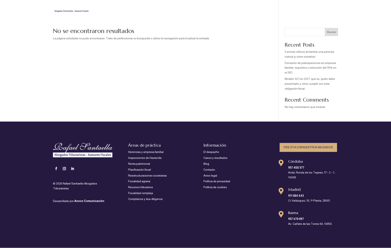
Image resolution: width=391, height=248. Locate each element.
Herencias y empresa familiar (146, 152)
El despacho (268, 8)
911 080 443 (296, 195)
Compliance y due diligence (145, 199)
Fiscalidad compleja (140, 193)
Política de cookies (215, 187)
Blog (317, 8)
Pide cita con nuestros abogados (308, 147)
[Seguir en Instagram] (64, 168)
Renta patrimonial (139, 163)
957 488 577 (296, 167)
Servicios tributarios (237, 8)
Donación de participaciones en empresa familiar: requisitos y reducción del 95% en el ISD (310, 67)
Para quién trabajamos (202, 8)
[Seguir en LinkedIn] (72, 168)
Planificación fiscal (139, 169)
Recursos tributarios (140, 187)
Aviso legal (210, 175)
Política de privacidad (216, 181)
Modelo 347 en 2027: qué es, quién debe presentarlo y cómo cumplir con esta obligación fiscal (310, 83)
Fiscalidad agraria (139, 181)
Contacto (331, 8)
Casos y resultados (295, 8)
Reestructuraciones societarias (147, 175)
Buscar (331, 32)
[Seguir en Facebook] (56, 168)
